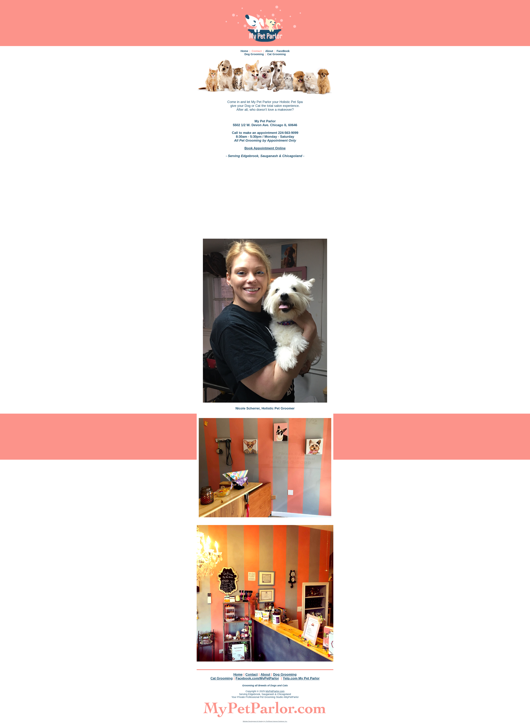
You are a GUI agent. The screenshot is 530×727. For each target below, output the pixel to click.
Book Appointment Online (265, 148)
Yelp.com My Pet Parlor (301, 678)
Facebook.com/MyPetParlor (257, 678)
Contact (257, 51)
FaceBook (283, 51)
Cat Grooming (276, 54)
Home (244, 51)
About (269, 51)
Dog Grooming (254, 54)
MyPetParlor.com (275, 691)
